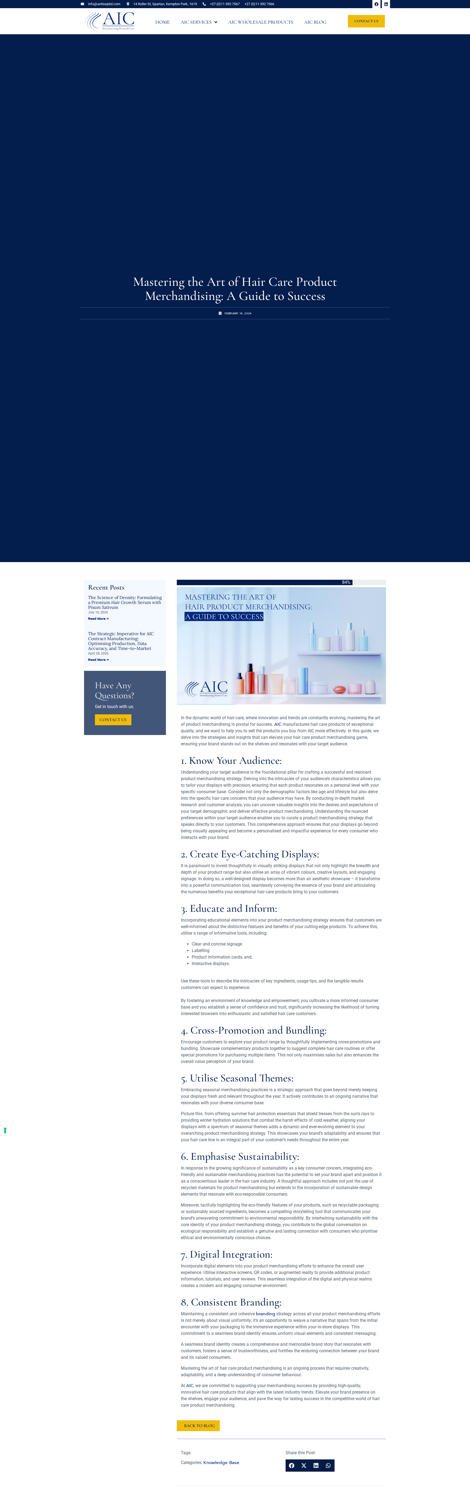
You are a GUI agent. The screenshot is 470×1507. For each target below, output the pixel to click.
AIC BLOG (315, 22)
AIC (278, 724)
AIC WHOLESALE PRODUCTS (260, 22)
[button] (292, 1465)
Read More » (98, 618)
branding (265, 1314)
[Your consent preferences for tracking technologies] (5, 1130)
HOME (162, 22)
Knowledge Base (221, 1462)
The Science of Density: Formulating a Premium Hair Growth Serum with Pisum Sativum (125, 602)
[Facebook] (376, 4)
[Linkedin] (386, 4)
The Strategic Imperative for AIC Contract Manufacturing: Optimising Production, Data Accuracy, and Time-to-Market (121, 641)
